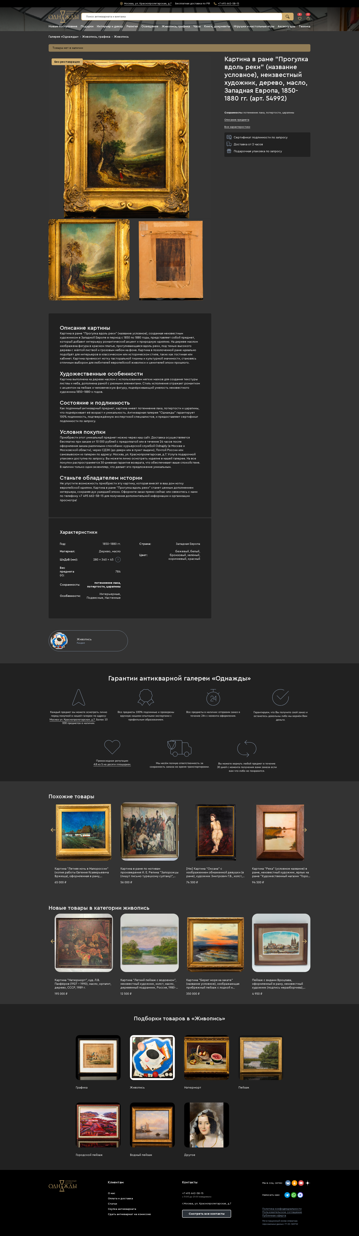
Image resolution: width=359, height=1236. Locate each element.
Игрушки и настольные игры (254, 26)
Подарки (87, 26)
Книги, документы (217, 26)
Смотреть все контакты (207, 1213)
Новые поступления (63, 26)
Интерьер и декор (110, 26)
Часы (197, 26)
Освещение (149, 26)
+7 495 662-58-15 (192, 1193)
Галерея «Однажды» (64, 36)
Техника (304, 26)
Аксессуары (286, 26)
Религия (132, 26)
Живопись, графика (176, 26)
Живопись (121, 36)
